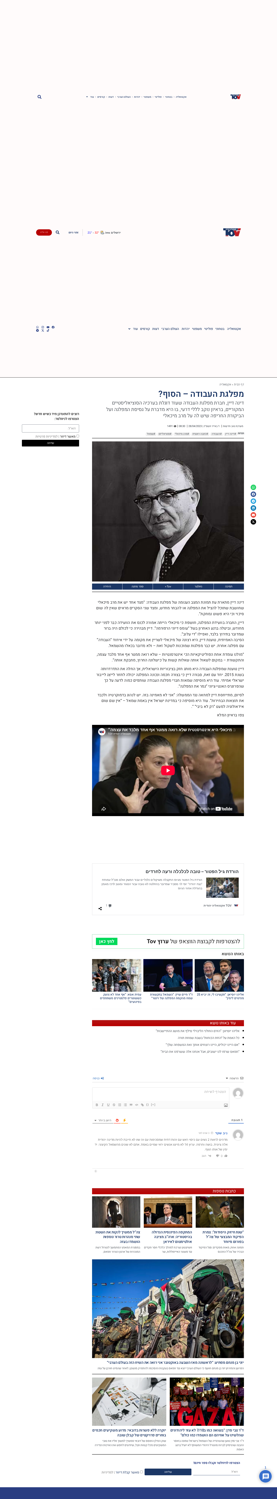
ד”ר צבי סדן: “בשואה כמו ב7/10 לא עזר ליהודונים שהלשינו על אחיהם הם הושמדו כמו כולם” (207, 1433)
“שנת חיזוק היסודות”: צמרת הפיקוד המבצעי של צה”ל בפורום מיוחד (223, 1237)
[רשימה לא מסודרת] (125, 1104)
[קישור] (142, 1104)
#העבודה (217, 434)
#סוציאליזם (165, 434)
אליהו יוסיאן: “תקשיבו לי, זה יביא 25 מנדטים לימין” (220, 996)
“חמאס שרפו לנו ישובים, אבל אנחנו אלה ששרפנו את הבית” (200, 1051)
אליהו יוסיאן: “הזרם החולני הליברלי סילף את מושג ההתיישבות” (197, 1031)
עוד (92, 97)
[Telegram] (37, 330)
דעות (111, 97)
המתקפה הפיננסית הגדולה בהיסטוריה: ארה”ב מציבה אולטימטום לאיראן (172, 1237)
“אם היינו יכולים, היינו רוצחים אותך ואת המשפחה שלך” (202, 1044)
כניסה (96, 1078)
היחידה (107, 586)
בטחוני (168, 97)
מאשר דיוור (55, 436)
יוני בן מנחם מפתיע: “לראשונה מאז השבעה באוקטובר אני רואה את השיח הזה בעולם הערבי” (175, 1362)
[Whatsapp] (37, 327)
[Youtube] (48, 327)
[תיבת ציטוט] (131, 1104)
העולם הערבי (124, 97)
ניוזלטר (198, 586)
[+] (153, 1104)
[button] (39, 96)
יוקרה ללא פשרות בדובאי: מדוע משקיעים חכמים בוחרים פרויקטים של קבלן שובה (129, 1433)
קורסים (101, 97)
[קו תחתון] (108, 1104)
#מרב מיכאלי (182, 434)
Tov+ (168, 586)
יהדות (137, 97)
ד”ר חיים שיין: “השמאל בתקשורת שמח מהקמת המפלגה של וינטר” (171, 996)
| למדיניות (108, 1472)
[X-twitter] (42, 330)
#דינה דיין (230, 434)
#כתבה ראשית (200, 434)
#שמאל (151, 434)
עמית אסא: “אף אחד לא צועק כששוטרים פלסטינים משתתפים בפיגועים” (120, 998)
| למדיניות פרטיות (47, 436)
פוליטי (158, 97)
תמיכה (228, 586)
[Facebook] (53, 327)
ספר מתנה (138, 586)
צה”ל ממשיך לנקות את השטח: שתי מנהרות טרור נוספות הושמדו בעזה (117, 1237)
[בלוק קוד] (137, 1104)
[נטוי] (102, 1104)
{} (147, 1104)
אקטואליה (181, 97)
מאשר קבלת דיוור (120, 1472)
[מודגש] (97, 1104)
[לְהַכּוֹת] (114, 1104)
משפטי (147, 97)
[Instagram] (42, 327)
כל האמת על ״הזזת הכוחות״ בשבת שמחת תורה (208, 1037)
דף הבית (239, 384)
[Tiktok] (48, 330)
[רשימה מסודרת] (119, 1104)
